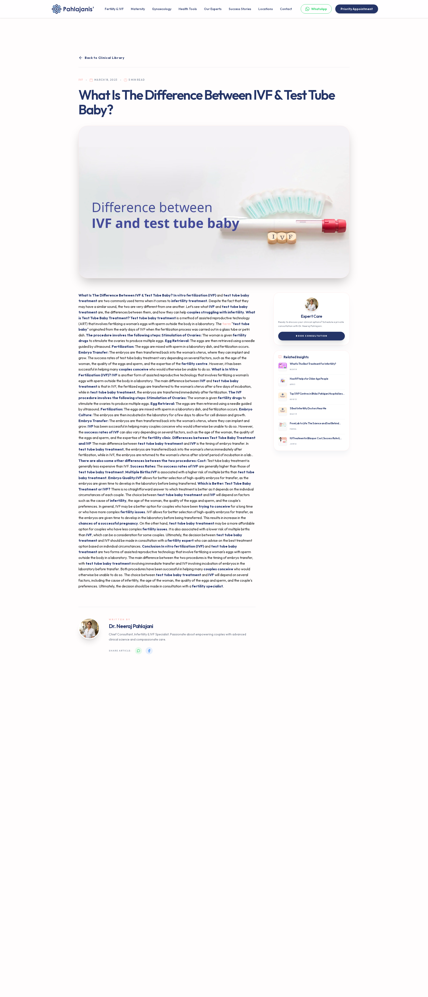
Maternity (138, 9)
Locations (265, 9)
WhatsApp (319, 9)
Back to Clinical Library (104, 58)
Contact (286, 9)
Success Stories (240, 9)
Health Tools (188, 9)
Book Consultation (311, 336)
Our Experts (213, 9)
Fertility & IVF (114, 9)
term (226, 323)
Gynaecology (161, 9)
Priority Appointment (357, 9)
